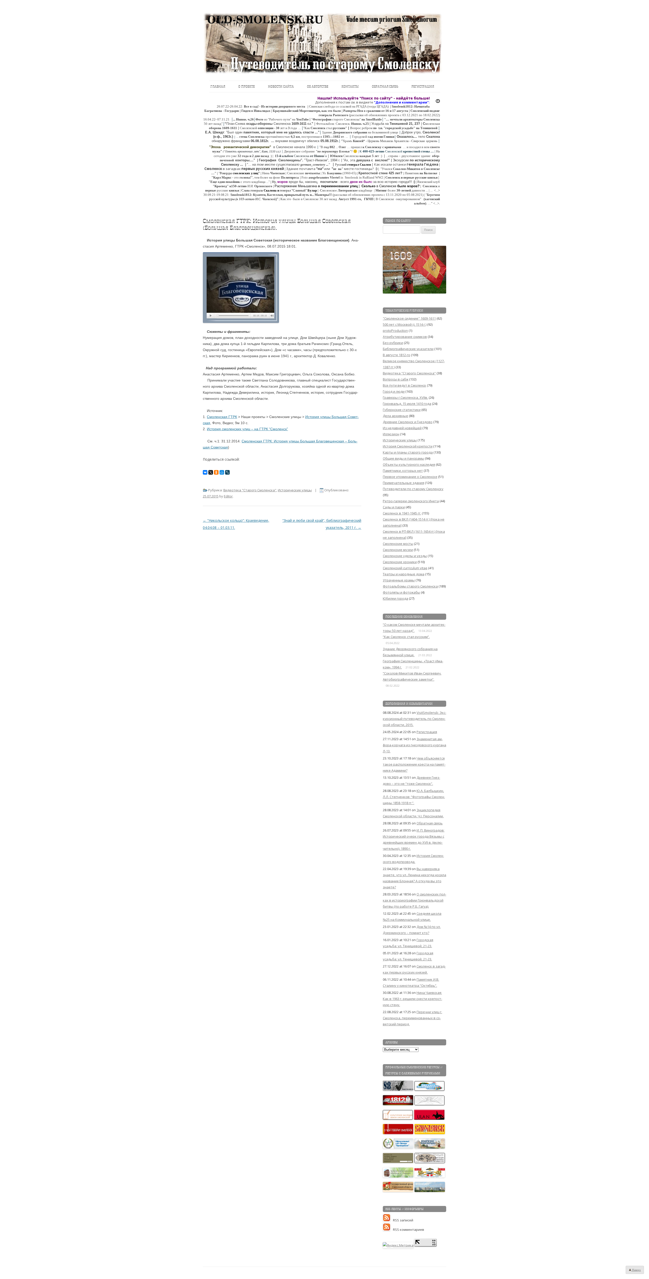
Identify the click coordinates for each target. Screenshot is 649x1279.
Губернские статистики (402, 409)
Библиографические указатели (408, 349)
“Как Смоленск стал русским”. (406, 636)
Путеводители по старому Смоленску (413, 489)
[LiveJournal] (227, 472)
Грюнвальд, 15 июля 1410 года (407, 403)
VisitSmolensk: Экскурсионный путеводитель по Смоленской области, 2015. (414, 718)
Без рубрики (393, 342)
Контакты (350, 86)
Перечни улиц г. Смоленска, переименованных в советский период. (412, 1018)
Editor (228, 496)
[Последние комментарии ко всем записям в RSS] (388, 1229)
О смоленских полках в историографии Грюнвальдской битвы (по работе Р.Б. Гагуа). (414, 900)
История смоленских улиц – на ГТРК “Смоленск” (247, 429)
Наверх (636, 1269)
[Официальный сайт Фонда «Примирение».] (398, 1147)
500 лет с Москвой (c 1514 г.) (404, 324)
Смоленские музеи (398, 549)
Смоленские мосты (398, 543)
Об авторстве (317, 86)
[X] (210, 472)
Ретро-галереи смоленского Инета (411, 501)
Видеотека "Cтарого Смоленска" (249, 490)
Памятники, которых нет (403, 470)
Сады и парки (394, 507)
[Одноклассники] (216, 472)
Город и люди (394, 391)
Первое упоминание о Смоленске (410, 476)
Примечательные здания (403, 482)
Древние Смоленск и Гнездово (407, 422)
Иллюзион (391, 434)
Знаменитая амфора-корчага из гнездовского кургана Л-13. (414, 745)
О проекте (246, 86)
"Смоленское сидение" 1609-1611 (409, 318)
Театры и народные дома (403, 574)
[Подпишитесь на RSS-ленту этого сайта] (388, 1220)
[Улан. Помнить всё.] (429, 1118)
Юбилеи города (395, 598)
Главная (217, 86)
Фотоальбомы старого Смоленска (410, 586)
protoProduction (395, 330)
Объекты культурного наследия (409, 464)
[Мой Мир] (222, 472)
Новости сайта (281, 86)
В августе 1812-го (396, 355)
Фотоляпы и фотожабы (401, 592)
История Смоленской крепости (407, 446)
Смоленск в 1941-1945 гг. (402, 513)
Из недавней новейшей (402, 428)
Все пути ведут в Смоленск (404, 385)
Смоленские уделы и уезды (405, 556)
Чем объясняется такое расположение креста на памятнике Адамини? (414, 764)
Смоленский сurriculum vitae (405, 568)
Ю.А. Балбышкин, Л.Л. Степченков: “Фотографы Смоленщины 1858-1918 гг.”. (414, 796)
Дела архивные (395, 415)
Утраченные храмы (399, 580)
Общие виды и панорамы (403, 458)
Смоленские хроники (400, 562)
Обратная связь (385, 86)
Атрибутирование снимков (405, 336)
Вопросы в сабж (395, 379)
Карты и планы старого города (408, 452)
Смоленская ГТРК (222, 417)
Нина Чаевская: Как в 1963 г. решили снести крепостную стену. (412, 998)
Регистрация (422, 86)
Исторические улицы (295, 490)
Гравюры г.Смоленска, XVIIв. (405, 397)
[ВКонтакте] (205, 472)
